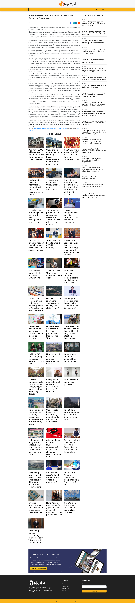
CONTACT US (58, 9)
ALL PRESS (49, 9)
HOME (31, 9)
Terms (63, 584)
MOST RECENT (39, 9)
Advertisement (66, 588)
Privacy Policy (65, 586)
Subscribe (94, 591)
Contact (64, 590)
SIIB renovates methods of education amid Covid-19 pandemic (50, 128)
